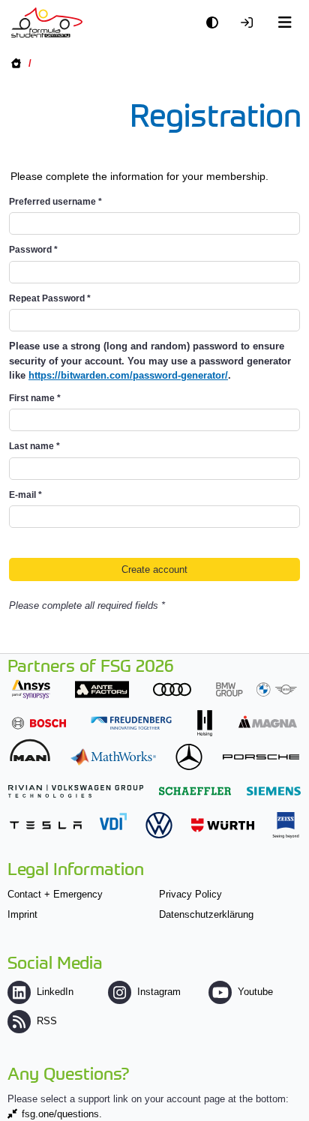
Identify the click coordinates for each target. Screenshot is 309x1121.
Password (33, 249)
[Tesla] (46, 825)
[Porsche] (261, 757)
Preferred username (55, 201)
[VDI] (113, 821)
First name (35, 398)
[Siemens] (274, 791)
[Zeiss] (285, 825)
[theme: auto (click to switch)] (216, 22)
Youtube (255, 991)
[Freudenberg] (131, 723)
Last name (34, 446)
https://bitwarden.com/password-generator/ (128, 375)
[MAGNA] (267, 722)
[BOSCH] (39, 723)
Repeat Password (50, 298)
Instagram (159, 991)
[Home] (46, 22)
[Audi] (172, 689)
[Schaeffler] (195, 791)
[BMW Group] (256, 689)
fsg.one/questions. (62, 1114)
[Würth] (222, 825)
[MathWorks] (113, 757)
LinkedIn (55, 991)
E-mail (25, 495)
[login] (250, 22)
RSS (47, 1021)
